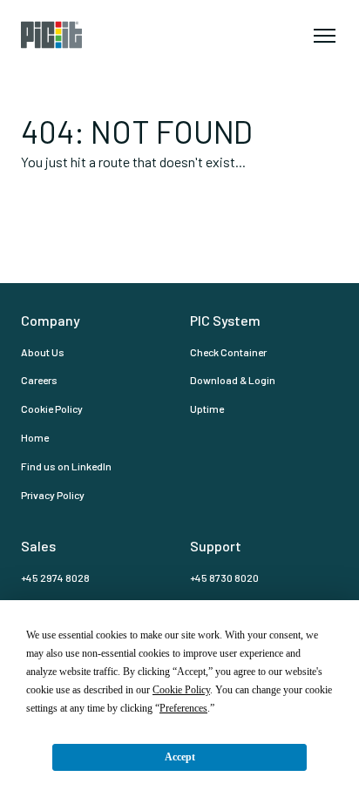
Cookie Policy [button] (181, 690)
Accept (180, 757)
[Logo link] (76, 35)
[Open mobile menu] (324, 35)
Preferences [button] (183, 708)
